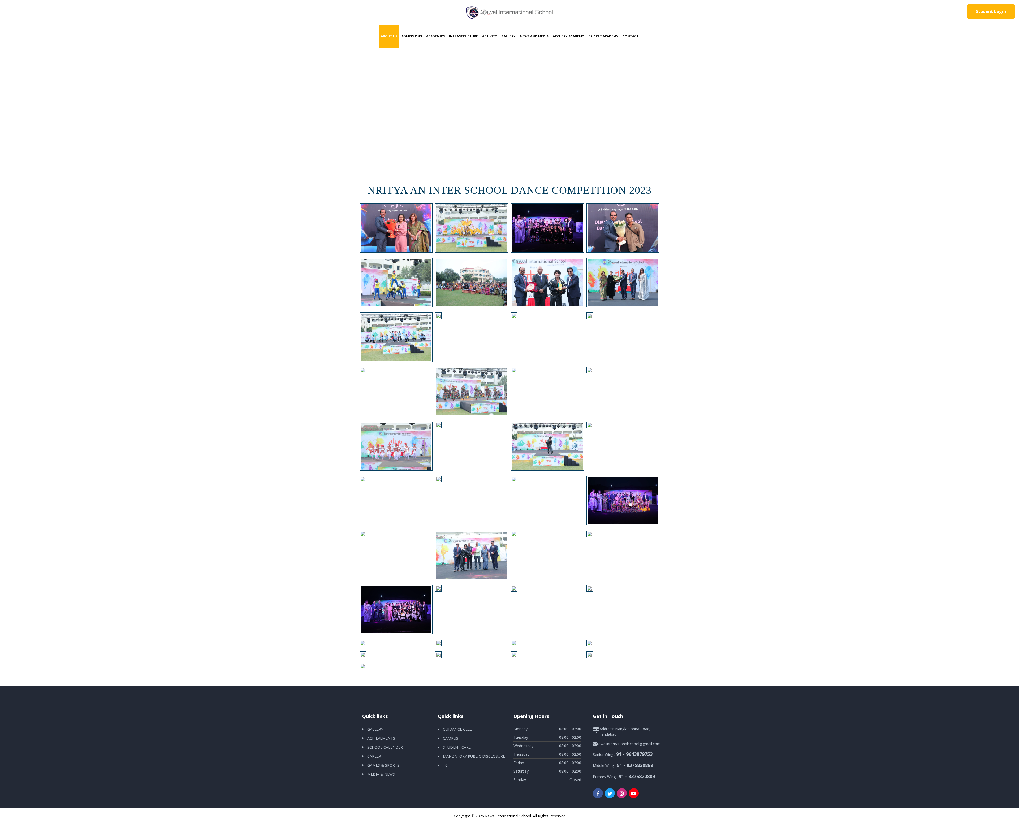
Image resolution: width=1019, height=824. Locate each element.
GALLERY (375, 729)
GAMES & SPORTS (383, 765)
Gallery (508, 36)
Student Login (991, 11)
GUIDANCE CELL (457, 729)
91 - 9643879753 (634, 754)
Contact (630, 36)
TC (445, 765)
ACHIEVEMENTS (381, 738)
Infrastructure (463, 36)
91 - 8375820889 (635, 765)
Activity (489, 36)
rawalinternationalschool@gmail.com (628, 743)
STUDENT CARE (457, 747)
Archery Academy (568, 36)
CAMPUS (450, 738)
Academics (435, 36)
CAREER (374, 756)
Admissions (411, 36)
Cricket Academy (603, 36)
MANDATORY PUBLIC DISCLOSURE (474, 756)
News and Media (534, 36)
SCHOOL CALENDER (385, 747)
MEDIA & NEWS (381, 774)
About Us (389, 36)
